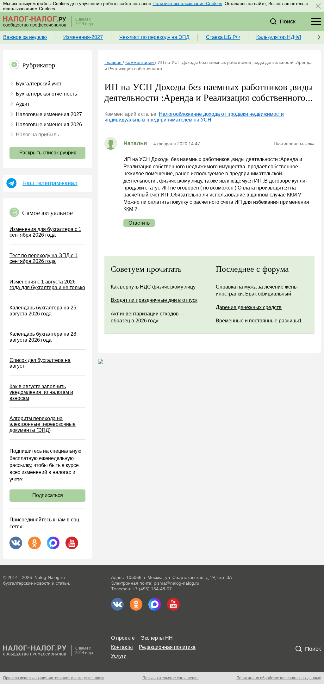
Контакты (122, 647)
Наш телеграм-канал (50, 183)
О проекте (123, 638)
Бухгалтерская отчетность (46, 93)
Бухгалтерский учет (38, 83)
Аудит (22, 104)
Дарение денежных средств (249, 307)
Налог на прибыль (37, 134)
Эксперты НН (157, 638)
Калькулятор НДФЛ (278, 37)
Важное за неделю (25, 37)
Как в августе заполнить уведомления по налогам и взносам (41, 392)
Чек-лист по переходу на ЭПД (154, 37)
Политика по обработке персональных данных (278, 678)
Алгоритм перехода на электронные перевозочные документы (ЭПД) (42, 424)
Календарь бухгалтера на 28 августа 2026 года (42, 336)
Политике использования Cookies (187, 3)
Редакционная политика (167, 647)
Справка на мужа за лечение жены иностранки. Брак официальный (257, 290)
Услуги (119, 656)
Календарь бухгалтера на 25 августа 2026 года (42, 310)
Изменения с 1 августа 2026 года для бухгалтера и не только (47, 284)
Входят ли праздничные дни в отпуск (154, 300)
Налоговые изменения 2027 (49, 114)
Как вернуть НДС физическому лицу (153, 286)
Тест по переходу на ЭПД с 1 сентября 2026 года (43, 258)
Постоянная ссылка (294, 143)
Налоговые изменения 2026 (49, 124)
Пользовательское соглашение (170, 678)
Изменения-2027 (83, 37)
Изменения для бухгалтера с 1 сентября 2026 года (45, 232)
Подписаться (47, 495)
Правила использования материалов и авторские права (53, 678)
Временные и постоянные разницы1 (259, 320)
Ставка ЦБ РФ (223, 37)
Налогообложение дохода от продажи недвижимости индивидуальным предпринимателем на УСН (194, 116)
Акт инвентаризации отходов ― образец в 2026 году (148, 317)
